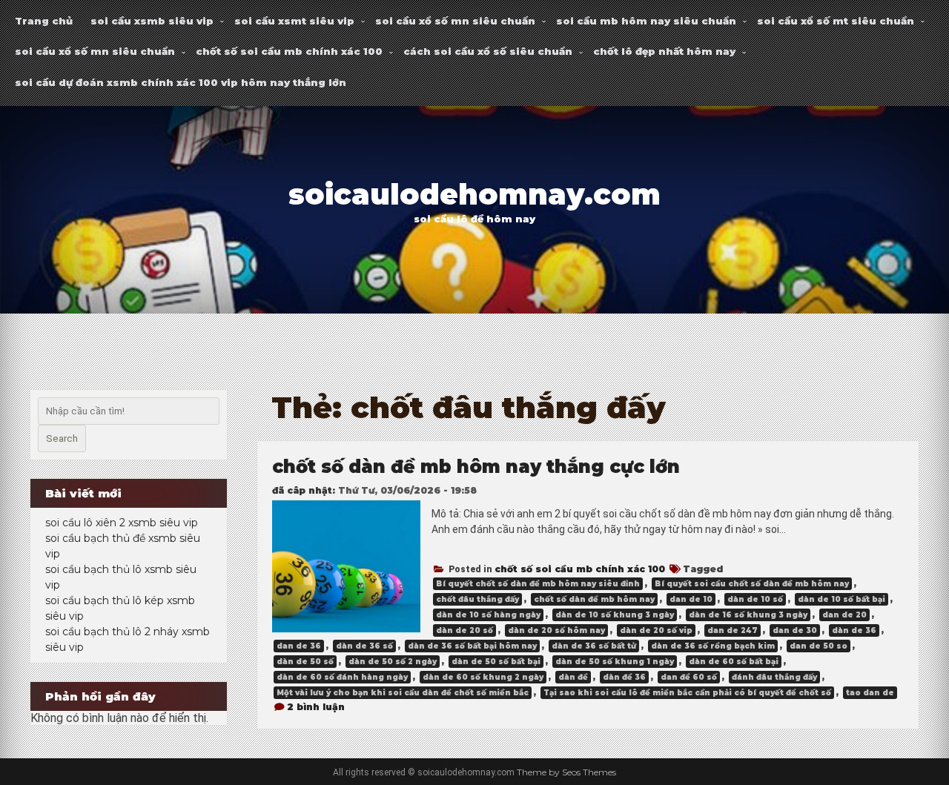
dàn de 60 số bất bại (733, 661)
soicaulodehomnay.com (474, 194)
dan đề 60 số (689, 677)
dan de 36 (299, 646)
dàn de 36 (854, 630)
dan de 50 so (818, 646)
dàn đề (573, 677)
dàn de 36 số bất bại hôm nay (472, 646)
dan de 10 (690, 599)
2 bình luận (316, 706)
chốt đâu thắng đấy (477, 599)
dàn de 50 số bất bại (496, 661)
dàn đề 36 (624, 677)
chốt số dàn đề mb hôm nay (594, 599)
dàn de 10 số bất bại (841, 599)
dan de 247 (732, 630)
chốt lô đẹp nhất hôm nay (664, 51)
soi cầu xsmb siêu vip (152, 21)
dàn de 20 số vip (656, 630)
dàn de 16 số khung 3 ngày (748, 615)
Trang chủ (44, 21)
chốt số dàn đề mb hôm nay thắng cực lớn (476, 466)
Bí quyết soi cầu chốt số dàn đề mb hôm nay (752, 584)
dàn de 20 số (464, 630)
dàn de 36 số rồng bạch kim (713, 646)
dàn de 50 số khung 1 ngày (614, 661)
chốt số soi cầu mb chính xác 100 (289, 51)
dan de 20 (844, 615)
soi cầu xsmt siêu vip (294, 21)
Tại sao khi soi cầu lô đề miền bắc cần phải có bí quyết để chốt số (687, 693)
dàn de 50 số (305, 661)
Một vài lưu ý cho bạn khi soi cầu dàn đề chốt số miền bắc (403, 693)
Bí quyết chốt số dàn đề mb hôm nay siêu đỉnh (538, 584)
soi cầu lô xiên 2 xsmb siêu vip (121, 522)
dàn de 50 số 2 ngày (392, 661)
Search (62, 438)
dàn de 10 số (755, 599)
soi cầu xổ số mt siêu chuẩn (835, 21)
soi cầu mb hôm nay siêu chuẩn (646, 21)
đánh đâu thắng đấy (774, 677)
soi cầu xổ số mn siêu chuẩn (455, 21)
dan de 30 (795, 630)
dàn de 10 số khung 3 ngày (614, 615)
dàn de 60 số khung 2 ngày (483, 677)
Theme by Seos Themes (566, 772)
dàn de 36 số (364, 646)
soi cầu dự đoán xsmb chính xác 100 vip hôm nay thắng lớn (180, 82)
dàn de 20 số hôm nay (556, 630)
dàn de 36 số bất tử (594, 646)
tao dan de (870, 693)
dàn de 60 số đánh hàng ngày (342, 677)
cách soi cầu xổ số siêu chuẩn (487, 51)
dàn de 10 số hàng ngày (488, 615)
